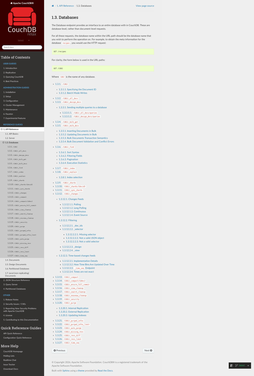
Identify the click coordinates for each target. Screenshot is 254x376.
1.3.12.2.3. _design (71, 247)
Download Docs (10, 369)
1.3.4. (17, 159)
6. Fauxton (8, 114)
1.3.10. (20, 184)
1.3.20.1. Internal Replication (73, 308)
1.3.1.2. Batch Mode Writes (73, 93)
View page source (145, 6)
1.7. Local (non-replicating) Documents (17, 274)
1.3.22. (22, 235)
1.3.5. (17, 164)
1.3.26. (18, 252)
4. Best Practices (10, 81)
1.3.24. (19, 243)
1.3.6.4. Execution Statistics (73, 163)
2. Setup (7, 96)
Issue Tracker (9, 364)
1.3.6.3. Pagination (68, 159)
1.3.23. (18, 239)
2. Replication (9, 73)
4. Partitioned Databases (14, 289)
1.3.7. (16, 172)
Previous (60, 350)
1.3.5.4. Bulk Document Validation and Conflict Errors (86, 141)
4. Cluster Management (13, 105)
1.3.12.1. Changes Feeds (71, 199)
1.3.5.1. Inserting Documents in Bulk (77, 131)
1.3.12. (17, 193)
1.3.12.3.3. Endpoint (78, 268)
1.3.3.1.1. (79, 113)
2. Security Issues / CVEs (14, 304)
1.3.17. (20, 214)
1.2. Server (10, 138)
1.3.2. (17, 151)
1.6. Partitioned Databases (17, 269)
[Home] (53, 6)
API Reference (65, 6)
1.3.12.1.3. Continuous (74, 211)
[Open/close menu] (1, 129)
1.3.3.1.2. (81, 116)
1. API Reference (10, 129)
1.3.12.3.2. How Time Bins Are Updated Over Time (88, 264)
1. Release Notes (10, 300)
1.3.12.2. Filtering (68, 220)
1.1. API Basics (11, 134)
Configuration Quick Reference (17, 338)
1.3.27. (17, 256)
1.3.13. (17, 197)
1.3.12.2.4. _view (71, 250)
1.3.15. (22, 205)
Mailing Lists (8, 356)
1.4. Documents (12, 260)
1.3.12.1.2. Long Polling (74, 208)
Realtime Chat (9, 360)
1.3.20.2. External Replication (74, 312)
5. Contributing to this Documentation (20, 320)
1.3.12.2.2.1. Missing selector (81, 234)
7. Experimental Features (14, 118)
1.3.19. (17, 222)
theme (81, 371)
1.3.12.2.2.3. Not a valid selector (82, 241)
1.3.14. (20, 201)
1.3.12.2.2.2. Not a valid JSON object (85, 238)
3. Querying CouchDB (13, 77)
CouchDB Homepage (13, 351)
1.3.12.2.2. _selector (72, 229)
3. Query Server (10, 284)
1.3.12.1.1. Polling (71, 204)
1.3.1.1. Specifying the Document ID (77, 89)
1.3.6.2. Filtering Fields (70, 156)
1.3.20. (16, 226)
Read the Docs (105, 371)
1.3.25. (18, 247)
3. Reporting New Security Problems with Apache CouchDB (19, 309)
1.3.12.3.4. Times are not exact (78, 272)
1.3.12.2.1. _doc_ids (72, 226)
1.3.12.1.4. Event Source (74, 215)
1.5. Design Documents (15, 264)
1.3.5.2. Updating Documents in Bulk (78, 134)
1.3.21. (19, 231)
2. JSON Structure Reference (16, 280)
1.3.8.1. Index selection (70, 177)
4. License (7, 315)
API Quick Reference (12, 333)
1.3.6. (15, 168)
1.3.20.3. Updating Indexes (72, 315)
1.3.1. (12, 147)
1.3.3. (18, 155)
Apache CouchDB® (23, 3)
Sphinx (66, 371)
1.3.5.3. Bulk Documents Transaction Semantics (83, 138)
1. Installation (9, 92)
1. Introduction (10, 68)
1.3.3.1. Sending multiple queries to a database (83, 107)
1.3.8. (16, 176)
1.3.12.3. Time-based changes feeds (77, 256)
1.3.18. (21, 218)
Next (147, 350)
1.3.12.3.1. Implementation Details (80, 261)
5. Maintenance (10, 110)
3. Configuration (10, 101)
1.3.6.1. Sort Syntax (69, 152)
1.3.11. (19, 189)
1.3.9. (16, 180)
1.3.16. (19, 210)
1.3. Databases (11, 142)
